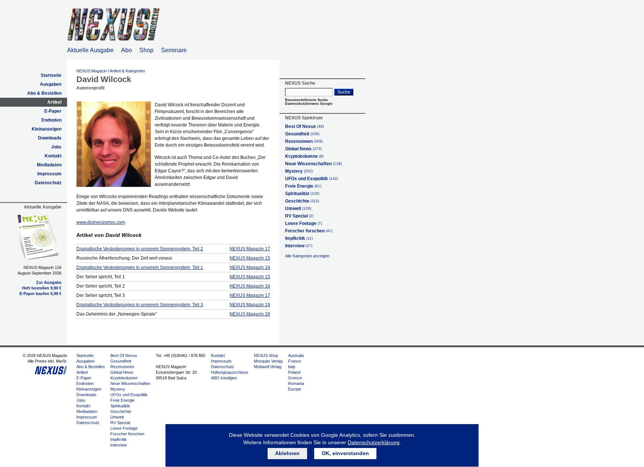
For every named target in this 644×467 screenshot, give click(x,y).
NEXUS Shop (266, 355)
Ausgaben (50, 84)
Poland (294, 372)
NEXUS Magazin (91, 71)
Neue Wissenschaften (313, 163)
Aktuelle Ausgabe (90, 50)
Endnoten (51, 120)
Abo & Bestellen (44, 93)
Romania (296, 383)
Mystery (299, 171)
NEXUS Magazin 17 (250, 248)
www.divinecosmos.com (100, 222)
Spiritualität (302, 193)
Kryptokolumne (304, 156)
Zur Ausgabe (48, 282)
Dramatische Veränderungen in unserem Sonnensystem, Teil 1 (139, 267)
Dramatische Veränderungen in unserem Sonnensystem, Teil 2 (139, 248)
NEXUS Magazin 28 (250, 314)
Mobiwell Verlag (267, 366)
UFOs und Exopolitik (311, 178)
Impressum (49, 173)
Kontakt (53, 156)
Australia (296, 355)
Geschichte (302, 201)
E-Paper (52, 111)
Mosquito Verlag (268, 361)
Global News (303, 148)
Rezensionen (304, 141)
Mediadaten (49, 164)
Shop (146, 50)
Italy (292, 366)
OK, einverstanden (345, 453)
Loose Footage (303, 223)
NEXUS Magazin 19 (250, 304)
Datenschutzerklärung (374, 442)
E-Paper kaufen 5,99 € (40, 293)
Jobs (56, 147)
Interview (298, 245)
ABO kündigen (224, 378)
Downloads (49, 138)
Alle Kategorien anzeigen (307, 256)
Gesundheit (302, 134)
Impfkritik (299, 238)
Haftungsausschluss (229, 372)
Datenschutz (48, 182)
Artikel (54, 102)
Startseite (51, 75)
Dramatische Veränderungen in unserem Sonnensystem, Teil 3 (139, 304)
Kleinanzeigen (46, 129)
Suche (343, 92)
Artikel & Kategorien (127, 71)
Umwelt (298, 208)
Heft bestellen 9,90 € (41, 288)
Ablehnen (287, 453)
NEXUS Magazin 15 (250, 258)
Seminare (174, 50)
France (294, 361)
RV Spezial (299, 216)
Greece (295, 378)
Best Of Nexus (304, 126)
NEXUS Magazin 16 (250, 267)
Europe (294, 389)
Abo (126, 50)
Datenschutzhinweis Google (308, 104)
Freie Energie (303, 186)
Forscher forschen (308, 231)
